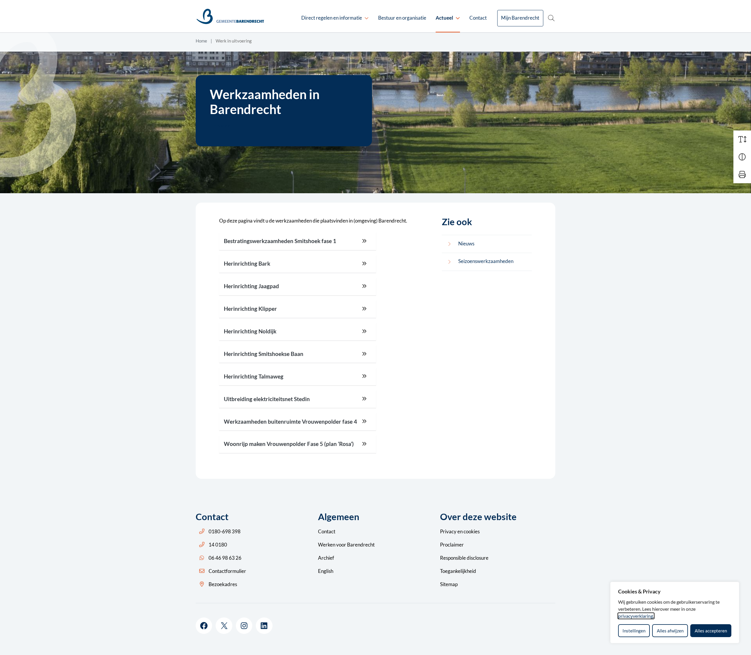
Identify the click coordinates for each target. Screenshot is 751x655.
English (325, 571)
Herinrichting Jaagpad (251, 286)
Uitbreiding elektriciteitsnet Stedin (267, 399)
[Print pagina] (742, 174)
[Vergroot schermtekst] (742, 139)
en (460, 531)
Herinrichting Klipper (250, 309)
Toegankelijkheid (458, 571)
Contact (478, 18)
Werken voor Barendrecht (346, 545)
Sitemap (449, 584)
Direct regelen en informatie (331, 18)
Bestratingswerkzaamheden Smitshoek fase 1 (280, 241)
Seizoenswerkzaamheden (485, 261)
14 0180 (218, 545)
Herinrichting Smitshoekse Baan (263, 354)
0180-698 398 (225, 531)
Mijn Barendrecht (520, 18)
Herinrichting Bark (247, 263)
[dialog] (674, 612)
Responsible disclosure (464, 558)
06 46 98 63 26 (225, 558)
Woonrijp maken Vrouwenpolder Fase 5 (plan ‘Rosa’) (289, 444)
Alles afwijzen (670, 630)
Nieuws (466, 243)
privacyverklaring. (636, 616)
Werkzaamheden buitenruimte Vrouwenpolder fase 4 (290, 421)
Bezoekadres (223, 584)
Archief (326, 558)
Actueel (444, 18)
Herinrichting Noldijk (250, 331)
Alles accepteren (711, 630)
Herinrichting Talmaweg (253, 376)
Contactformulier (227, 571)
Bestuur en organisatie (402, 18)
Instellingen (634, 630)
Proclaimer (452, 545)
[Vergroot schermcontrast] (742, 157)
